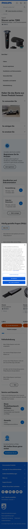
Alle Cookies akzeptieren (13, 282)
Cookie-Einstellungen (13, 274)
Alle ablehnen (13, 278)
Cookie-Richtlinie (18, 270)
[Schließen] (24, 245)
